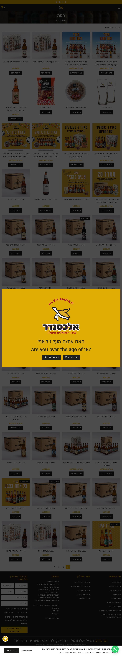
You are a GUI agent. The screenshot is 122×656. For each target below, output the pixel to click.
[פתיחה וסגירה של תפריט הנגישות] (5, 639)
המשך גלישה (11, 650)
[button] (115, 649)
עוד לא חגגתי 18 (51, 357)
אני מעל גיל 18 (71, 357)
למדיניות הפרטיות (26, 651)
